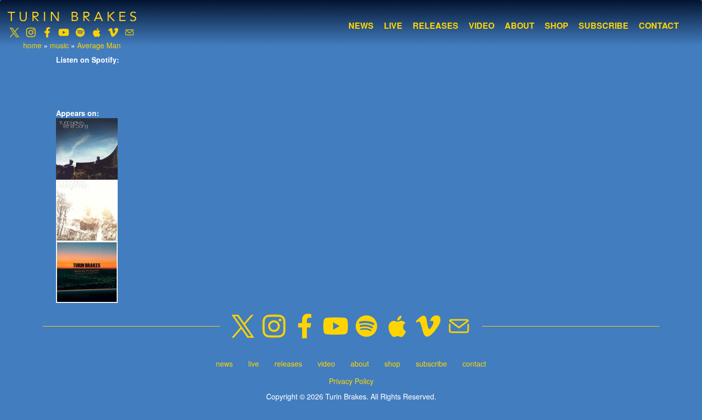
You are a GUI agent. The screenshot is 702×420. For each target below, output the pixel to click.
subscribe (604, 25)
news (361, 25)
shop (556, 25)
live (393, 25)
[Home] (76, 16)
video (481, 25)
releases (435, 25)
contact (659, 25)
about (519, 25)
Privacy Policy (351, 381)
